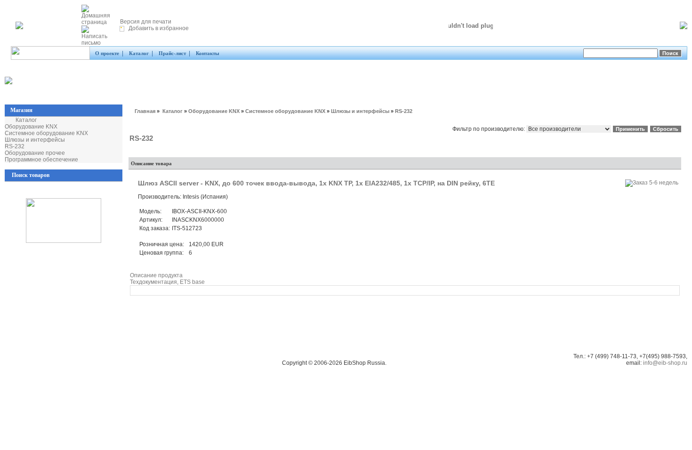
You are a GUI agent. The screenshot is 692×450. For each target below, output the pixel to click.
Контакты (207, 53)
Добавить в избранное (158, 28)
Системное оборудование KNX (46, 133)
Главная (145, 111)
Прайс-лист (172, 53)
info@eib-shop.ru (665, 363)
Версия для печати (145, 21)
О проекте (107, 53)
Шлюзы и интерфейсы (35, 140)
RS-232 (14, 146)
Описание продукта (156, 275)
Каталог (139, 53)
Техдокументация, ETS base (167, 282)
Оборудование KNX (31, 126)
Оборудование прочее (35, 153)
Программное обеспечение (41, 159)
